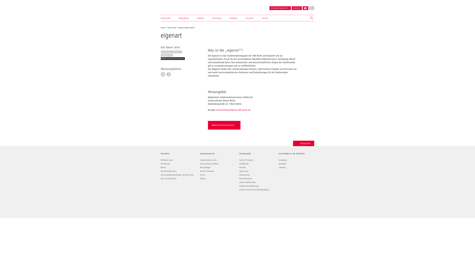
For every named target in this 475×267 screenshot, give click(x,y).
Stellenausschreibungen (249, 186)
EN (312, 8)
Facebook (282, 163)
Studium (200, 18)
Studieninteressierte (208, 160)
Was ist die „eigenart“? (171, 52)
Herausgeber (166, 55)
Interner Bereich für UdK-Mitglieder (254, 189)
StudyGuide (305, 143)
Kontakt (296, 8)
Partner (203, 178)
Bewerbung (184, 18)
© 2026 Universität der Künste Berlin (174, 200)
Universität (165, 18)
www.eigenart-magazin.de (172, 58)
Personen (250, 18)
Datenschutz (244, 175)
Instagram (283, 160)
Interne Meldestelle (247, 182)
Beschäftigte (205, 167)
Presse (203, 175)
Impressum (244, 171)
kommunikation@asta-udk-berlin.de (233, 110)
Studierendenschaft (186, 27)
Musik (163, 167)
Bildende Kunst (167, 160)
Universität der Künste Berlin (170, 7)
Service (265, 18)
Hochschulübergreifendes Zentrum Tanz (177, 175)
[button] (311, 18)
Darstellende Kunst (169, 171)
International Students (209, 163)
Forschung (217, 18)
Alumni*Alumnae (207, 171)
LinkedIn (282, 167)
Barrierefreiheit (245, 178)
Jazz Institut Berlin (169, 178)
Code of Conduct (246, 160)
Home (163, 27)
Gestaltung (165, 163)
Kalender (233, 18)
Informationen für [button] (279, 8)
